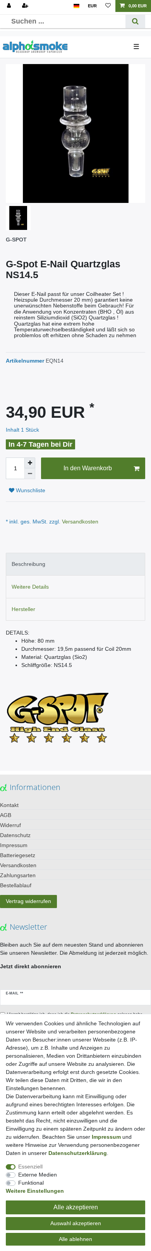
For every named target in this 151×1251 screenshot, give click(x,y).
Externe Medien (37, 1175)
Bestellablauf (15, 885)
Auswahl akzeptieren (75, 1223)
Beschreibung (28, 564)
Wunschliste (29, 490)
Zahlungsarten (18, 875)
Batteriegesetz (17, 855)
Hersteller (23, 609)
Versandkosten (79, 521)
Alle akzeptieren (75, 1207)
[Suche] (135, 21)
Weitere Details (30, 587)
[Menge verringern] (29, 473)
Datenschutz (15, 835)
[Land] (76, 6)
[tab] (75, 564)
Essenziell (30, 1166)
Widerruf (10, 825)
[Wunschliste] (108, 6)
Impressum (13, 845)
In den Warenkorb (87, 468)
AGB (5, 815)
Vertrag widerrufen (28, 901)
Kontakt (9, 805)
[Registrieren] (26, 6)
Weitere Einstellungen (35, 1191)
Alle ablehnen (75, 1239)
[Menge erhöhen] (29, 463)
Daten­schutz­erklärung (77, 1153)
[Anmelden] (10, 6)
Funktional (31, 1183)
